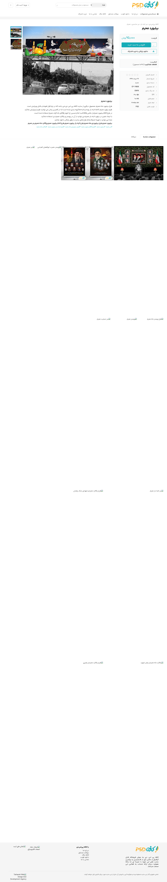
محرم (128, 24)
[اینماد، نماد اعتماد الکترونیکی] (33, 853)
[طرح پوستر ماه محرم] (150, 403)
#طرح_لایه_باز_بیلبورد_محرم (56, 127)
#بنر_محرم (109, 127)
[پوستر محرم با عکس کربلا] (123, 403)
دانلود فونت (125, 14)
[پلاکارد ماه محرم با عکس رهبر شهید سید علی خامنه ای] (133, 747)
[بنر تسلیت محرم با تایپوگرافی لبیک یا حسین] (80, 403)
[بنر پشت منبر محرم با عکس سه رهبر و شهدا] (138, 163)
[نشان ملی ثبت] (17, 853)
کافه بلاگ (102, 14)
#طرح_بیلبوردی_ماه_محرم (72, 127)
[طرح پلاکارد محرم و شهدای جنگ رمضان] (73, 575)
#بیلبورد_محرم (101, 127)
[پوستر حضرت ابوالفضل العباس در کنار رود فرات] (48, 231)
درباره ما (135, 14)
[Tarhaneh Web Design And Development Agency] (17, 876)
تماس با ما (93, 14)
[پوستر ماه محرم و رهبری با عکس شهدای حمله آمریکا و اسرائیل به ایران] (101, 163)
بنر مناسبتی (136, 24)
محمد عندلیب (151, 64)
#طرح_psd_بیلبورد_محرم (88, 127)
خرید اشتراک (82, 14)
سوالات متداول (113, 14)
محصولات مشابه (149, 137)
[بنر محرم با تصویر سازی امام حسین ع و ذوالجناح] (21, 231)
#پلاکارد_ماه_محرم (42, 127)
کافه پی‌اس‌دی (153, 24)
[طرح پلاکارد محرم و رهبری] (73, 747)
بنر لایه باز (144, 24)
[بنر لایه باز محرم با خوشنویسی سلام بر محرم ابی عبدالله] (133, 575)
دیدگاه (133, 137)
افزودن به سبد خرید (136, 44)
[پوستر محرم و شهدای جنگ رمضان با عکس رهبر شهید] (74, 163)
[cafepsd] (145, 5)
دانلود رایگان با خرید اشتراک (138, 51)
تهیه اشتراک (95, 120)
